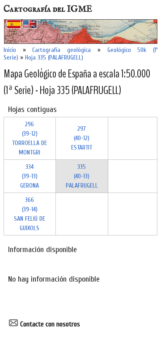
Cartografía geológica (61, 50)
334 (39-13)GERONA (29, 176)
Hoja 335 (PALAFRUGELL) (54, 57)
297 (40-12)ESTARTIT (81, 138)
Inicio (10, 50)
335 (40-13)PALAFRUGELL (82, 176)
